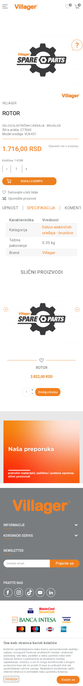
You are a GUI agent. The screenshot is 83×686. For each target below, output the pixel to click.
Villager (48, 252)
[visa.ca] (30, 610)
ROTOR (41, 367)
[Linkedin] (50, 592)
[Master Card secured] (47, 610)
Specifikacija (41, 207)
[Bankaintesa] (34, 620)
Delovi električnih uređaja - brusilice (31, 125)
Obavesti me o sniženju (63, 146)
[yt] (40, 592)
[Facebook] (7, 592)
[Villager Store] (26, 7)
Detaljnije (11, 679)
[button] (20, 192)
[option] (41, 60)
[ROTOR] (41, 319)
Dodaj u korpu (32, 181)
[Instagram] (18, 592)
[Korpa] (77, 11)
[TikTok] (29, 592)
